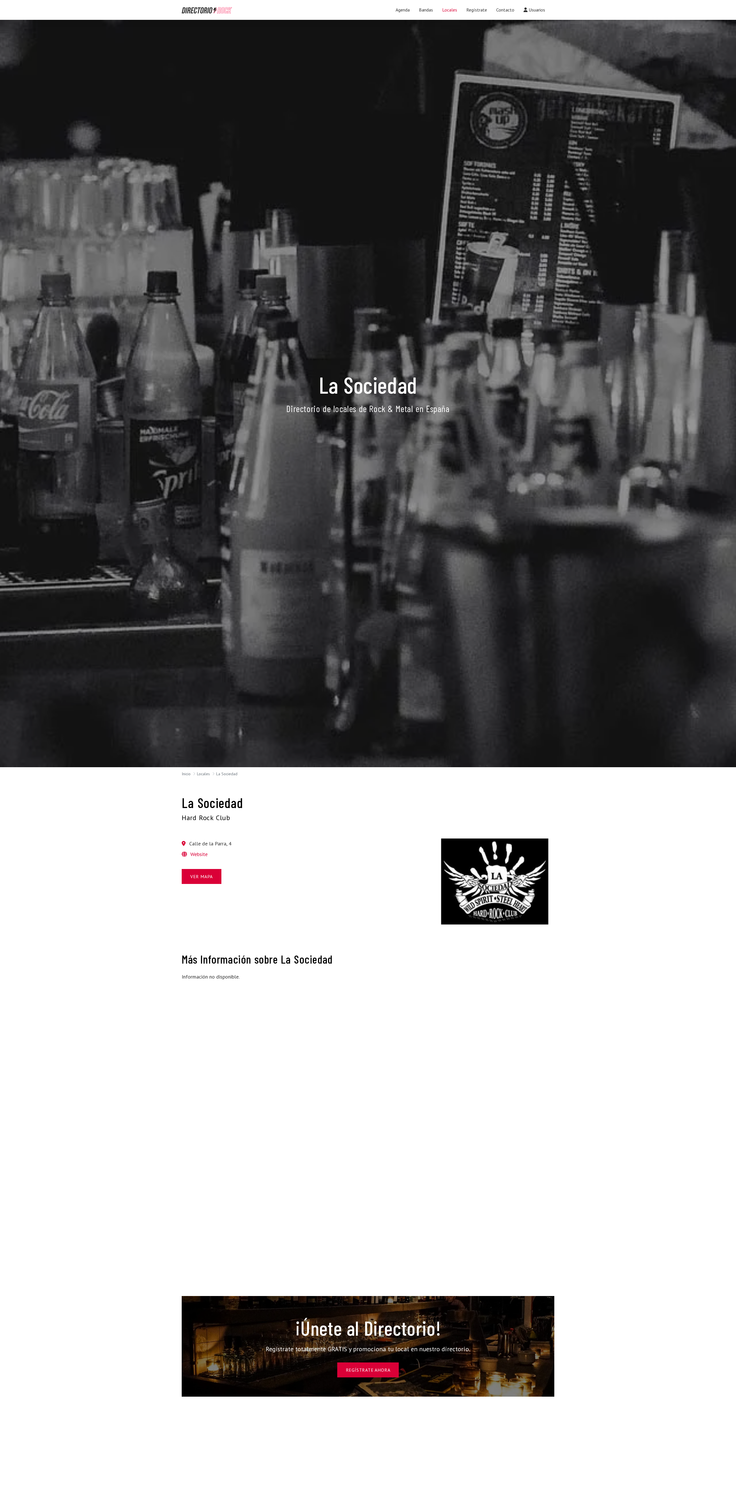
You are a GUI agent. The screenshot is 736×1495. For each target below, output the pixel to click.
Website (198, 854)
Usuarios (536, 10)
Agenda (403, 10)
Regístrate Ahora (368, 1370)
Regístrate (476, 10)
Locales (449, 10)
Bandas (426, 10)
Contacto (505, 10)
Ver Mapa (201, 876)
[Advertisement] (241, 1025)
